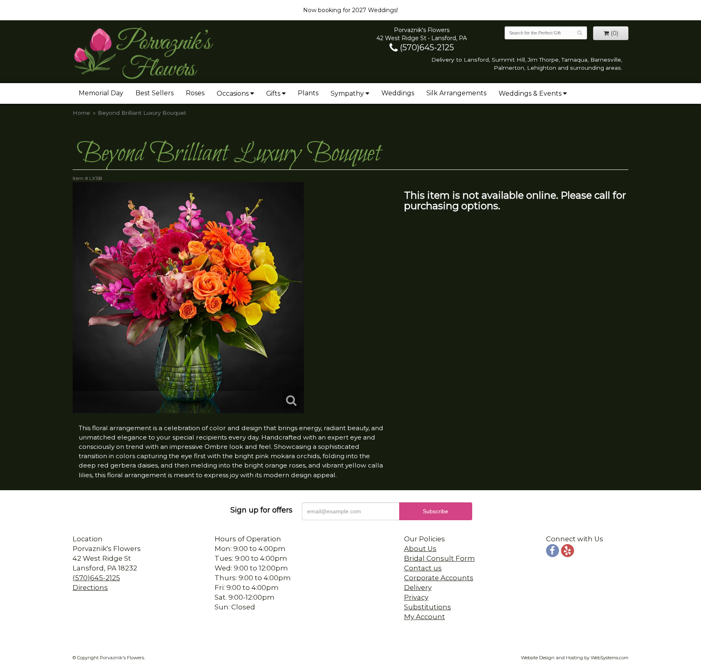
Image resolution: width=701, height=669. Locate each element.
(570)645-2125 (426, 47)
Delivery (418, 587)
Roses (195, 93)
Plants (308, 93)
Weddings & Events (530, 93)
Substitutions (427, 607)
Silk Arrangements (456, 93)
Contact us (423, 568)
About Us (420, 549)
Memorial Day (101, 93)
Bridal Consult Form (439, 558)
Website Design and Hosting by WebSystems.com (574, 657)
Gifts (273, 93)
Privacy (416, 597)
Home (81, 112)
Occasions (233, 93)
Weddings (397, 93)
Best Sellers (154, 93)
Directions (90, 587)
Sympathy (347, 93)
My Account (424, 617)
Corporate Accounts (438, 578)
